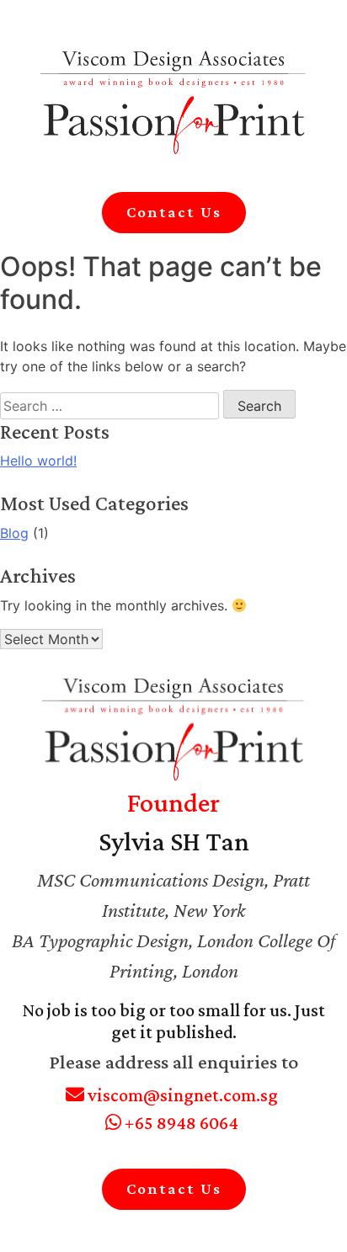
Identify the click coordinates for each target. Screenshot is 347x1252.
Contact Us (174, 212)
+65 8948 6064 (179, 1122)
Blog (14, 533)
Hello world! (38, 460)
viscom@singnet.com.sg (181, 1094)
